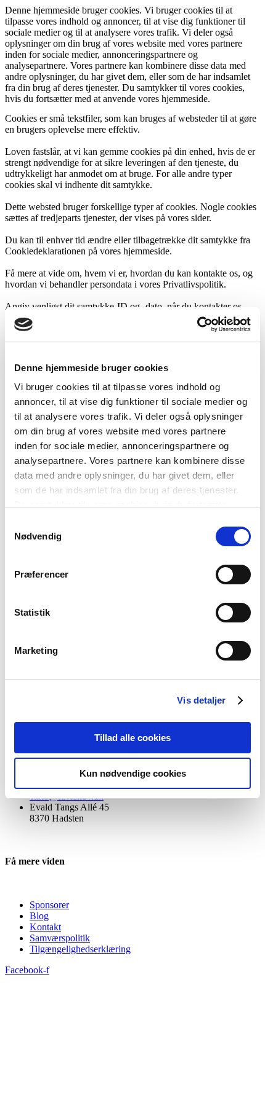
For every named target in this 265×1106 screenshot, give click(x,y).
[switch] (233, 574)
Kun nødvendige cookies (133, 773)
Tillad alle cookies (132, 737)
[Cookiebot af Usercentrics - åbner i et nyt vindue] (197, 324)
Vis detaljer (201, 700)
